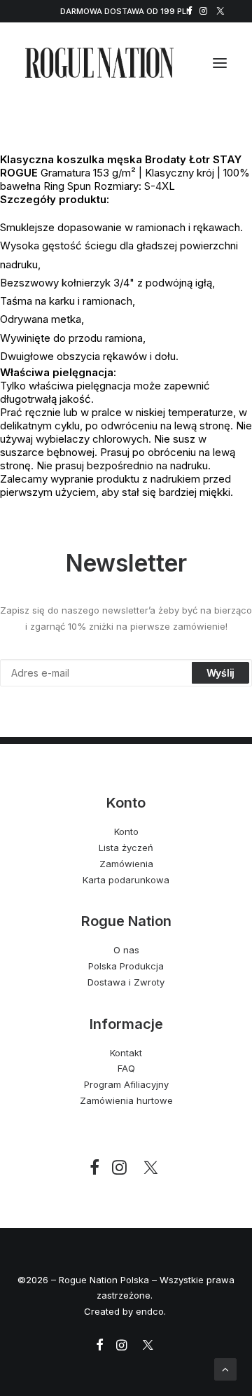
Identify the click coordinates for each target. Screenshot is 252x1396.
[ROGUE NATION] (99, 63)
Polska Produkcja (126, 966)
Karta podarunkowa (126, 879)
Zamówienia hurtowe (126, 1100)
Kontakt (126, 1052)
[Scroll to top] (225, 1368)
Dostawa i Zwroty (126, 982)
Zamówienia (126, 863)
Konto (126, 831)
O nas (126, 949)
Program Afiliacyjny (126, 1084)
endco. (152, 1311)
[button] (189, 11)
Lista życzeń (126, 847)
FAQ (126, 1068)
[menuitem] (189, 11)
